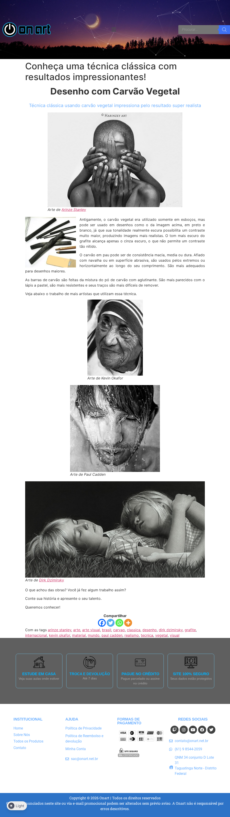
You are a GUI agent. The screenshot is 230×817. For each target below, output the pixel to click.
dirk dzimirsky (171, 630)
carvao (119, 630)
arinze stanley (59, 630)
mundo (94, 635)
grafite (190, 630)
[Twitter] (111, 623)
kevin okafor (59, 635)
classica (133, 630)
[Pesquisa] (224, 29)
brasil (106, 630)
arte (76, 630)
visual (174, 635)
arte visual (91, 630)
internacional (36, 635)
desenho (149, 630)
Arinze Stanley (74, 209)
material (79, 635)
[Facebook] (102, 623)
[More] (128, 623)
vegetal (161, 635)
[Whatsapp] (119, 623)
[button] (114, 29)
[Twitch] (174, 730)
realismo (131, 635)
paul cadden (112, 635)
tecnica (147, 635)
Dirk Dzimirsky (51, 580)
